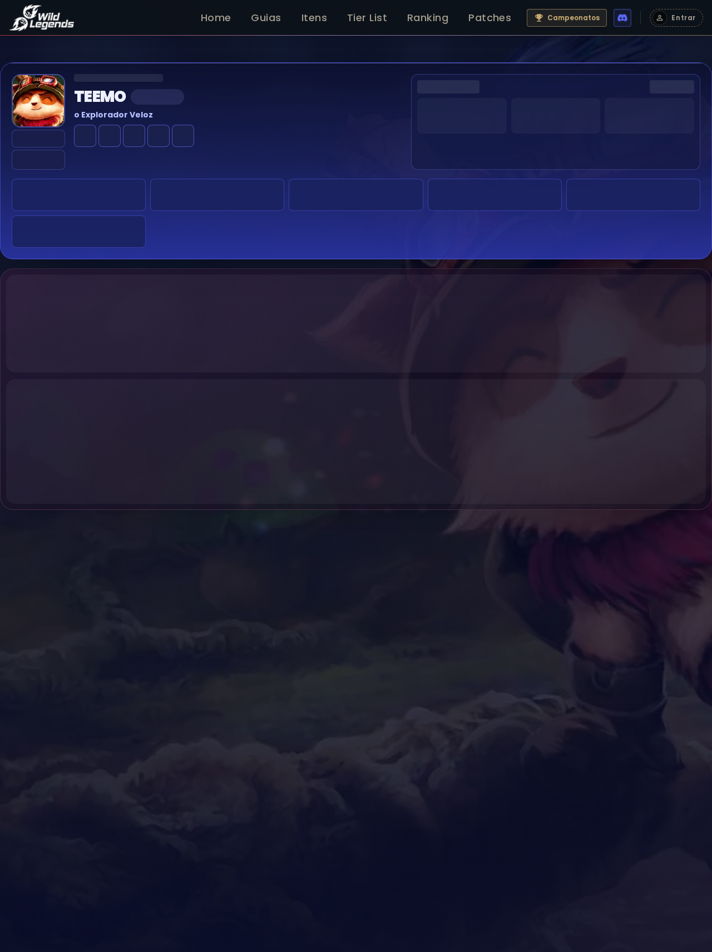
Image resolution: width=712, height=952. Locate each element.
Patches (489, 17)
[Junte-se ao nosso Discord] (622, 18)
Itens (314, 17)
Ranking (427, 17)
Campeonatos (573, 17)
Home (216, 17)
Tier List (367, 17)
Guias (266, 17)
